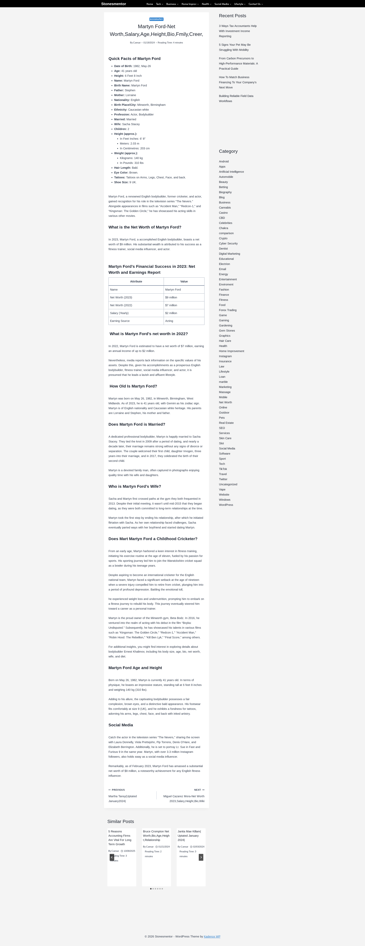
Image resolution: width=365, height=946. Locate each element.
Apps (222, 166)
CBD (222, 217)
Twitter (223, 479)
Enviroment (226, 284)
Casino (223, 212)
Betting (223, 187)
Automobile (226, 176)
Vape (222, 489)
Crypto (223, 238)
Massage (225, 392)
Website (224, 494)
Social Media (227, 448)
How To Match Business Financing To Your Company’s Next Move (237, 82)
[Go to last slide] (112, 857)
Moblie (223, 397)
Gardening (225, 325)
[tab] (151, 888)
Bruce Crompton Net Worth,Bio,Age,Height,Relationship (156, 836)
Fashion (224, 289)
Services (224, 433)
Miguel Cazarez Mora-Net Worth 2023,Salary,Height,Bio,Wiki (183, 796)
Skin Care (225, 438)
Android (224, 161)
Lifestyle (224, 371)
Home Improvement (231, 351)
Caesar (137, 42)
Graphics (224, 335)
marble (223, 381)
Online (223, 407)
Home (150, 4)
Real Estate (226, 422)
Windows (224, 499)
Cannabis (225, 207)
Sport (222, 458)
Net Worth (225, 402)
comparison (226, 233)
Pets (222, 417)
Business (224, 202)
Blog (222, 197)
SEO (222, 428)
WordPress (226, 504)
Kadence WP (212, 936)
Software (224, 453)
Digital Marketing (229, 253)
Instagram (225, 356)
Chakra (223, 228)
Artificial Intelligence (231, 171)
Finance (224, 294)
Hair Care (225, 340)
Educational (226, 258)
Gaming (224, 320)
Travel (223, 474)
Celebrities (225, 223)
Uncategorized (228, 484)
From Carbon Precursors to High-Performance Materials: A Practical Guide (238, 63)
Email (222, 269)
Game (223, 315)
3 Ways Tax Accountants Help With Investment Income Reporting (238, 31)
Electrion (224, 264)
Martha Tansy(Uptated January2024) (123, 796)
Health (223, 346)
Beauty (223, 182)
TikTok (223, 469)
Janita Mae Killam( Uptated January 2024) (189, 836)
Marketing (225, 387)
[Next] (201, 857)
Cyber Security (228, 243)
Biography (156, 19)
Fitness (223, 299)
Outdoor (224, 412)
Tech (222, 463)
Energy (223, 274)
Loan (222, 376)
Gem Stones (227, 330)
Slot (221, 443)
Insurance (225, 361)
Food (222, 305)
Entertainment (228, 279)
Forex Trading (228, 310)
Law (221, 366)
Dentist (223, 248)
